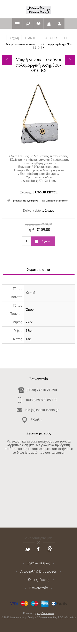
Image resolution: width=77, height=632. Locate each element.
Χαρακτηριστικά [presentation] (38, 269)
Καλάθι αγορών (49, 23)
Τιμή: (31, 230)
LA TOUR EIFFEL (45, 192)
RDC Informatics (67, 617)
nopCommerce (45, 613)
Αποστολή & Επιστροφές (38, 571)
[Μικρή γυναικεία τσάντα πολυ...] (7, 60)
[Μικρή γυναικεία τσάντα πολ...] (70, 60)
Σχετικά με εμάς (38, 563)
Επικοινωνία (38, 588)
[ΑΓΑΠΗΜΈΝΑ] (38, 23)
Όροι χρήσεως (38, 580)
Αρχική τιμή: (32, 224)
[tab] (39, 270)
